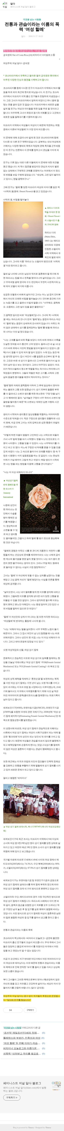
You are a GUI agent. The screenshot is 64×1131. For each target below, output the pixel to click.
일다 (12, 3)
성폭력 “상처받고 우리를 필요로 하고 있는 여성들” (22, 1053)
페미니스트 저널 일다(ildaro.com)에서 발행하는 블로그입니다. (24, 1089)
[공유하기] (15, 1010)
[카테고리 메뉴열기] (58, 5)
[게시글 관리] (19, 1010)
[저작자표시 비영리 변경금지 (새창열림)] (41, 1010)
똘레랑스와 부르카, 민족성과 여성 (21, 1038)
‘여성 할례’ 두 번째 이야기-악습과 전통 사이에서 (22, 1043)
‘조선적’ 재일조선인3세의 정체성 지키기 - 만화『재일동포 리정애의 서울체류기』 (22, 1032)
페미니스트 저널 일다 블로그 (22, 1083)
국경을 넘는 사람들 (32, 19)
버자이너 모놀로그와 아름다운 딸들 (22, 1048)
